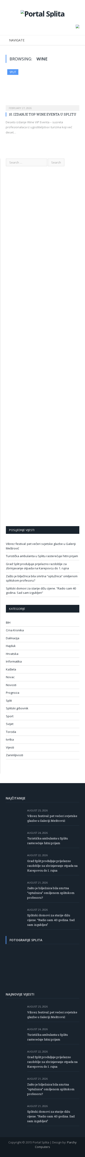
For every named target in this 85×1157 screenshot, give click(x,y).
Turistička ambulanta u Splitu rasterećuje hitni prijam (42, 556)
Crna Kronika (15, 630)
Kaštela (11, 669)
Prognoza (12, 693)
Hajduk (11, 646)
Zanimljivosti (14, 755)
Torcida (11, 732)
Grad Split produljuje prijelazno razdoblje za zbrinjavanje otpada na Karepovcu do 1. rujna (37, 566)
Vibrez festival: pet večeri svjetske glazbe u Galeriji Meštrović (52, 818)
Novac (10, 677)
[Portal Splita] (43, 13)
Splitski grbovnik (17, 708)
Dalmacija (12, 638)
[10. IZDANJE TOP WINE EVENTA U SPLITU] (42, 88)
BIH (8, 622)
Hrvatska (12, 654)
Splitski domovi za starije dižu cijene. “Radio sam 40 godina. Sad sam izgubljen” (41, 590)
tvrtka (10, 739)
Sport (9, 716)
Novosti (11, 685)
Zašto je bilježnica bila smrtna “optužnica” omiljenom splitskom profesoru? (51, 893)
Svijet (9, 724)
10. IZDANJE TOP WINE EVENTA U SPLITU (42, 114)
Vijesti (10, 747)
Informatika (14, 661)
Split (13, 72)
